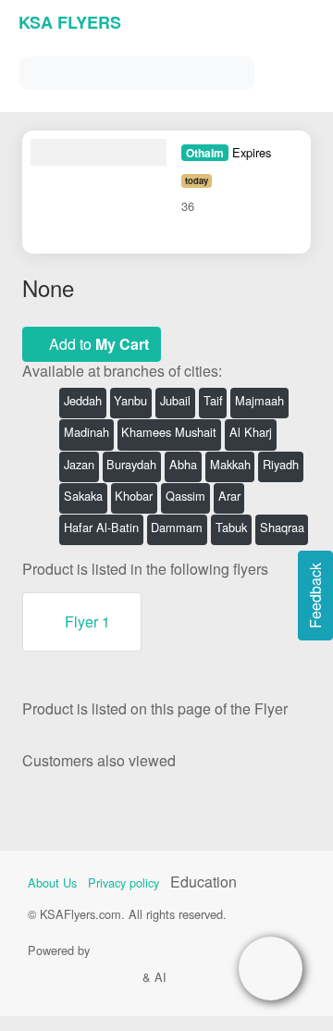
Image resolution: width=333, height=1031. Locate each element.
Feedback (315, 595)
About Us (52, 882)
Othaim (205, 152)
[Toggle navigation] (296, 69)
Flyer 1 (87, 621)
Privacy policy (123, 882)
